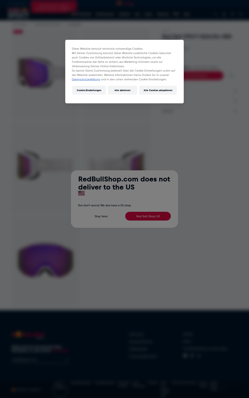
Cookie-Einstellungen (89, 90)
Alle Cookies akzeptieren (158, 90)
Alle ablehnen (122, 90)
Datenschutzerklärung (86, 79)
